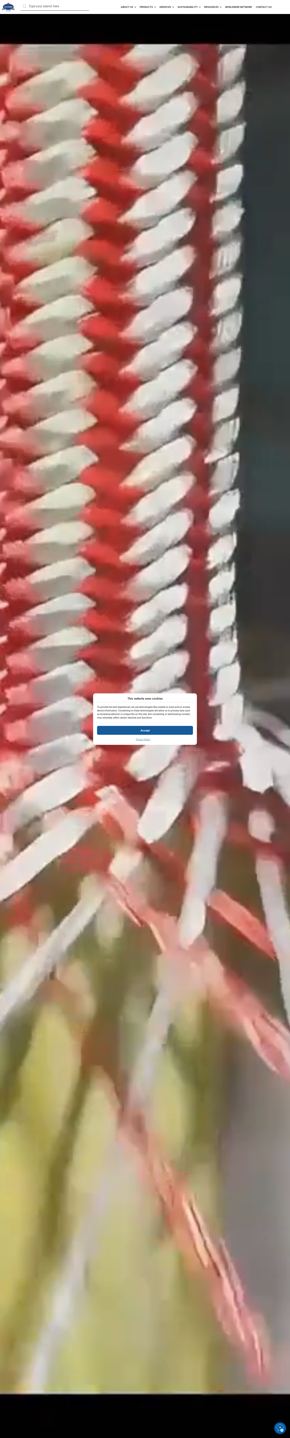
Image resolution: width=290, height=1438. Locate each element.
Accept (145, 730)
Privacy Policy (143, 739)
